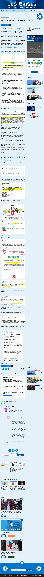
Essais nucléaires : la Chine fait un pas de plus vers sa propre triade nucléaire (38, 373)
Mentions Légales (20, 575)
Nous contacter (5, 575)
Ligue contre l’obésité (18, 157)
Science (37, 87)
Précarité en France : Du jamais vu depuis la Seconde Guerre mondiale (11, 553)
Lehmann (7, 158)
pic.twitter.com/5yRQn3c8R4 (7, 171)
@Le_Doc (12, 158)
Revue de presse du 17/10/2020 (8, 532)
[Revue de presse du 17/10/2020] (11, 525)
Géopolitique (38, 80)
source (8, 108)
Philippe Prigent (10, 157)
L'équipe (10, 575)
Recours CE (30, 24)
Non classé (38, 385)
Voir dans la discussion (7, 395)
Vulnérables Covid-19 (35, 24)
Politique (37, 95)
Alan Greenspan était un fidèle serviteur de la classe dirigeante (38, 97)
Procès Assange (12, 516)
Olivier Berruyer (37, 28)
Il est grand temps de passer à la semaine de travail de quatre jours (38, 381)
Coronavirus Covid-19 (11, 460)
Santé (15, 479)
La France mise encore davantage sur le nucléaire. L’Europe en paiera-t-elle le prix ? (39, 83)
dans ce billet (18, 28)
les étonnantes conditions (19, 35)
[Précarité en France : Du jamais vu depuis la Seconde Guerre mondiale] (11, 545)
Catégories (12, 10)
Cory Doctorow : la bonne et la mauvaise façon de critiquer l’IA (38, 90)
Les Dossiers (5, 10)
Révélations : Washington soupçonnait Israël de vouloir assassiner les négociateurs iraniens (39, 388)
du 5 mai (5, 127)
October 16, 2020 (17, 173)
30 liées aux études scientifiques (10, 47)
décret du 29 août (11, 31)
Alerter (13, 406)
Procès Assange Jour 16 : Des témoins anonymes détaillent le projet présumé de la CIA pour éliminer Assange (11, 512)
